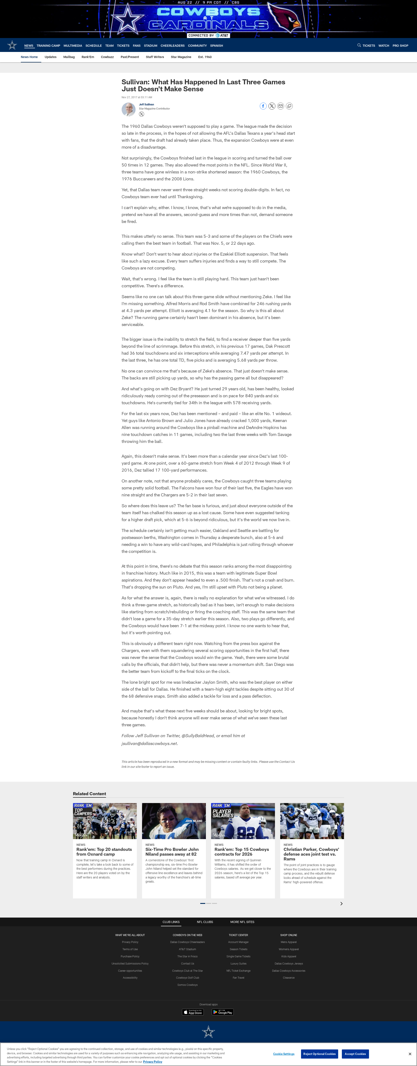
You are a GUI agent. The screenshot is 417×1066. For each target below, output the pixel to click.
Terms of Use (130, 949)
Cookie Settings (284, 1054)
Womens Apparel (289, 949)
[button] (203, 903)
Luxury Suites (239, 963)
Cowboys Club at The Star (187, 970)
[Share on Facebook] (263, 108)
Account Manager (238, 941)
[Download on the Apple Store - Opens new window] (193, 1012)
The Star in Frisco (187, 956)
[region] (208, 1054)
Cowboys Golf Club (187, 977)
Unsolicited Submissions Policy (130, 963)
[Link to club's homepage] (12, 45)
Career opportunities (130, 970)
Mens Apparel (289, 941)
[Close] (410, 1054)
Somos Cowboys (187, 984)
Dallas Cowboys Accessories (288, 970)
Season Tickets (238, 949)
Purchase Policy (130, 956)
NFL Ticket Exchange (238, 970)
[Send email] (280, 108)
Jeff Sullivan (146, 104)
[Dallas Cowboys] (208, 1032)
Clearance (289, 977)
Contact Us (187, 963)
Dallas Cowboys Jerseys (289, 963)
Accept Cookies (355, 1054)
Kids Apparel (288, 956)
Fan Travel (238, 977)
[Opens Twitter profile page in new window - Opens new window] (141, 114)
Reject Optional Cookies (319, 1054)
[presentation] (342, 904)
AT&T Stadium (187, 949)
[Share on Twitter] (271, 108)
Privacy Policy (130, 941)
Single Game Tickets (238, 956)
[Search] (359, 45)
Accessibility (130, 977)
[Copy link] (289, 106)
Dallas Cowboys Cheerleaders (187, 941)
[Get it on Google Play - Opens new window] (222, 1014)
